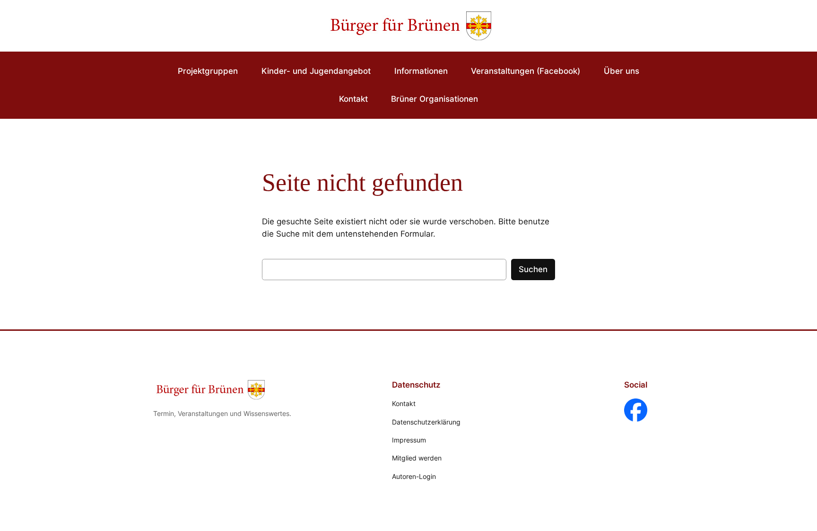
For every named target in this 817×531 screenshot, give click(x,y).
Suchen (533, 269)
